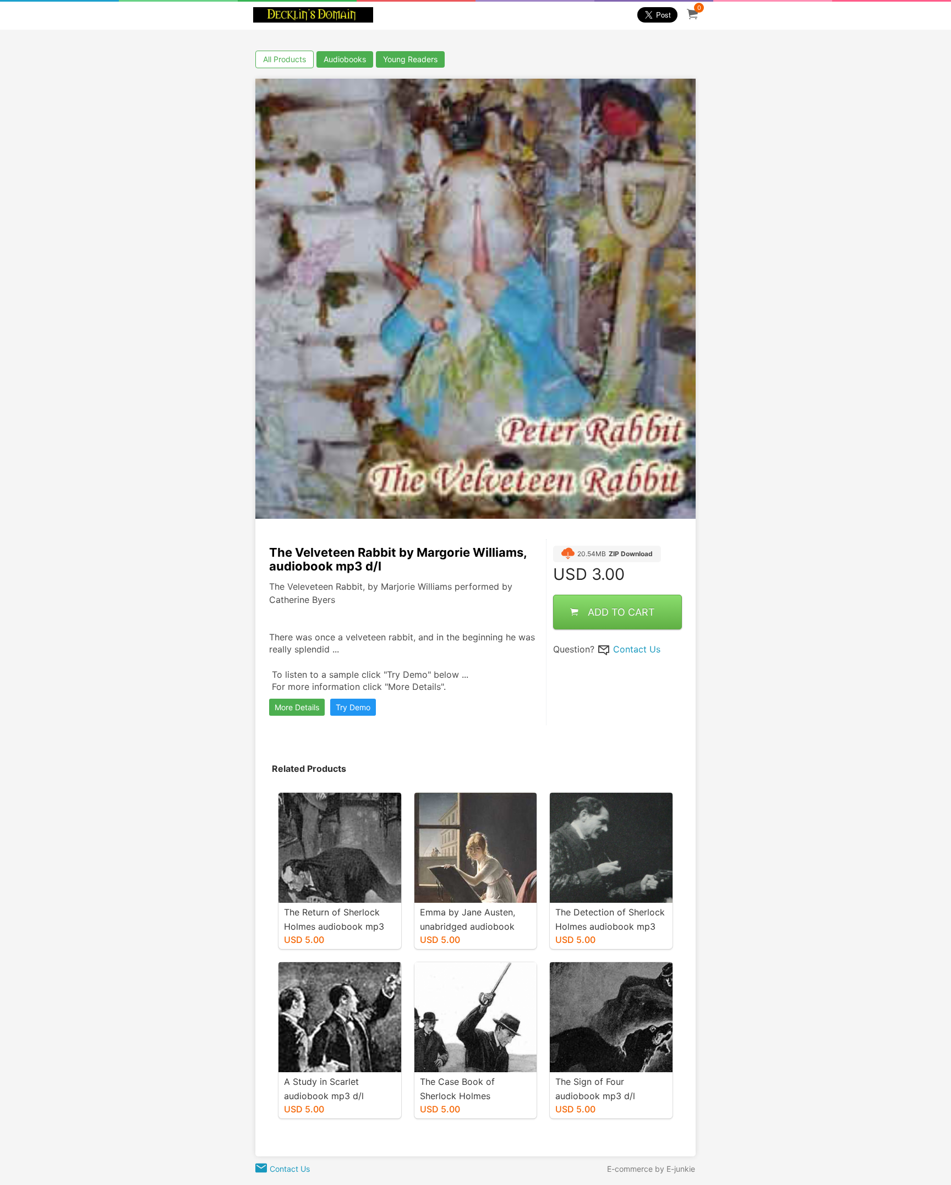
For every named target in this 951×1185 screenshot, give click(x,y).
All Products (284, 59)
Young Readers (410, 59)
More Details (297, 707)
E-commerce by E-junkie (651, 1168)
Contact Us (636, 649)
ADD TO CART (621, 612)
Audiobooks (345, 59)
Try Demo (353, 707)
